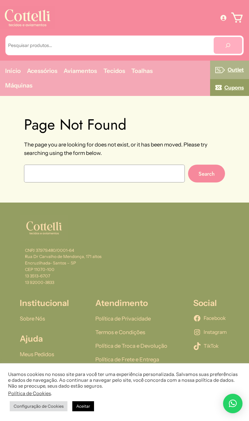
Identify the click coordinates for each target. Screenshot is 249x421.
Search (206, 174)
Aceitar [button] (83, 406)
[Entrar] (223, 17)
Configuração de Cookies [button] (39, 406)
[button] (233, 403)
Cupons (234, 87)
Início (13, 71)
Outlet (236, 69)
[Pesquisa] (228, 45)
